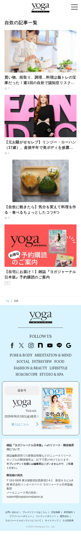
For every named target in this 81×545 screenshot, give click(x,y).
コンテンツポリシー (46, 516)
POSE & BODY (21, 355)
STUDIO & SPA (51, 374)
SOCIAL (23, 361)
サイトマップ (51, 520)
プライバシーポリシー (20, 516)
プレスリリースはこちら (34, 512)
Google (69, 345)
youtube (50, 345)
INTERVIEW (42, 361)
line (59, 345)
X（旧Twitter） (21, 345)
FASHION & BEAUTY (30, 368)
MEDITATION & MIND (53, 355)
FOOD (59, 361)
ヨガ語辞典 (68, 520)
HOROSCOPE (26, 374)
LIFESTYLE (58, 368)
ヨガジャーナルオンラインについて (23, 520)
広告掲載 (55, 512)
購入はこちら (20, 424)
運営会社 (64, 516)
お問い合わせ (12, 512)
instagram (31, 345)
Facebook (11, 345)
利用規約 (68, 512)
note (40, 345)
